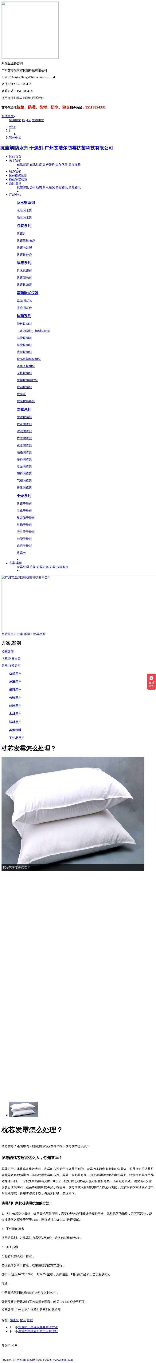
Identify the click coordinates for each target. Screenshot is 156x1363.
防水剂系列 (26, 203)
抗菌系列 (24, 316)
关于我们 (15, 160)
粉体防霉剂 (24, 487)
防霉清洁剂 (24, 277)
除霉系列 (24, 263)
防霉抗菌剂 (24, 417)
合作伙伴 (62, 164)
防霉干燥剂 (24, 503)
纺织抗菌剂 (24, 352)
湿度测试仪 (24, 308)
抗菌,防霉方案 (39, 567)
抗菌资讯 (23, 187)
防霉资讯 (62, 187)
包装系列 (24, 226)
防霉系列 (24, 409)
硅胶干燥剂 (24, 538)
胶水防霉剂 (24, 445)
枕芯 (23, 1320)
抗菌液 (21, 394)
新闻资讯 (15, 183)
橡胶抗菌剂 (24, 345)
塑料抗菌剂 (24, 324)
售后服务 (74, 164)
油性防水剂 (24, 217)
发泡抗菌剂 (24, 387)
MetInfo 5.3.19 (26, 1359)
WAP (12, 127)
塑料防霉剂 (24, 473)
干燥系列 (24, 496)
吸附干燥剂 (24, 545)
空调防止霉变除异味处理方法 (38, 1327)
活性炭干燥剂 (26, 531)
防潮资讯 (74, 187)
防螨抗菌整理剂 (27, 380)
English (26, 120)
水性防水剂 (24, 210)
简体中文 (8, 116)
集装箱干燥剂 (26, 517)
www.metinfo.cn (63, 1359)
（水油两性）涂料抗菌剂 (33, 331)
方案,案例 (15, 563)
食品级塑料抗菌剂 (29, 359)
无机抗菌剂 (24, 373)
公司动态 (36, 187)
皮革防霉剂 (24, 424)
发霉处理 (23, 567)
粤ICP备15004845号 (114, 1338)
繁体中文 (38, 120)
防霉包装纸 (24, 247)
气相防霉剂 (24, 480)
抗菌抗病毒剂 (26, 401)
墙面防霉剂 (24, 466)
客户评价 (49, 164)
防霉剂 (14, 1320)
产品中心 (15, 194)
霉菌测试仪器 (27, 293)
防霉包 (21, 552)
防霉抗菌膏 (24, 284)
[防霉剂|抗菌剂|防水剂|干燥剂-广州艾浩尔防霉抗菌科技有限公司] (57, 147)
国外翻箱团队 (18, 175)
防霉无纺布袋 (26, 240)
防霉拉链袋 (24, 254)
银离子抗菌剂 (26, 366)
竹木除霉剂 (24, 270)
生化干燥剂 (24, 510)
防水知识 (49, 187)
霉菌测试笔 (24, 301)
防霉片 (21, 233)
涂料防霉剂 (24, 459)
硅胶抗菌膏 (24, 338)
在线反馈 (36, 164)
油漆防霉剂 (24, 452)
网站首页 (15, 156)
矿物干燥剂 (24, 524)
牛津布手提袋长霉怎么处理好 (38, 1331)
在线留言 (23, 164)
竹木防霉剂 (24, 438)
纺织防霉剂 (24, 431)
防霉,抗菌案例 (58, 567)
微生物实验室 (18, 179)
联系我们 (15, 171)
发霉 (30, 1320)
